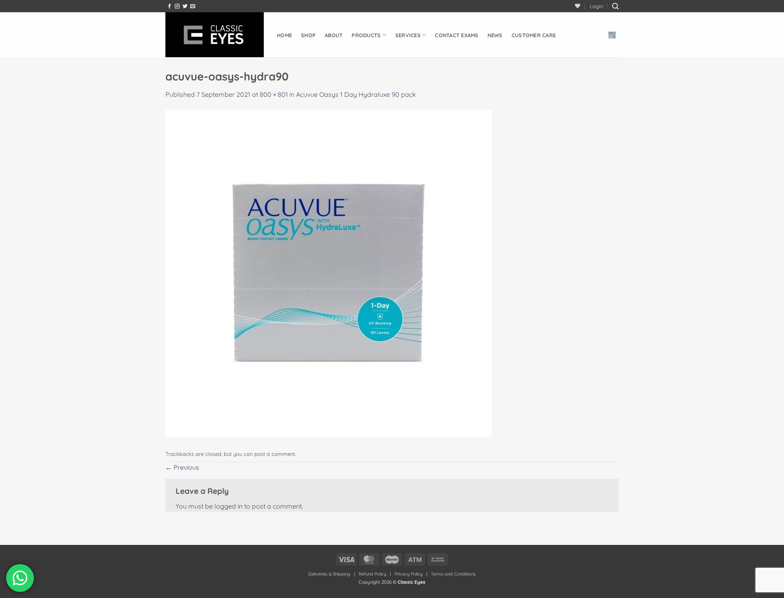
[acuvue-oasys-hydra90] (328, 273)
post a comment (274, 454)
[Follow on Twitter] (185, 6)
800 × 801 (274, 94)
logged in (228, 506)
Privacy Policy (408, 574)
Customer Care (534, 35)
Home (284, 35)
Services (408, 35)
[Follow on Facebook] (169, 6)
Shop (308, 35)
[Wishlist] (577, 6)
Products (366, 35)
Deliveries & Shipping (330, 574)
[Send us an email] (192, 6)
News (495, 35)
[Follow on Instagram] (177, 6)
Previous (182, 467)
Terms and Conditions (453, 574)
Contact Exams (456, 35)
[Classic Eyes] (215, 34)
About (334, 35)
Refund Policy (372, 574)
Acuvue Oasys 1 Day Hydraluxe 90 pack (356, 94)
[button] (596, 6)
